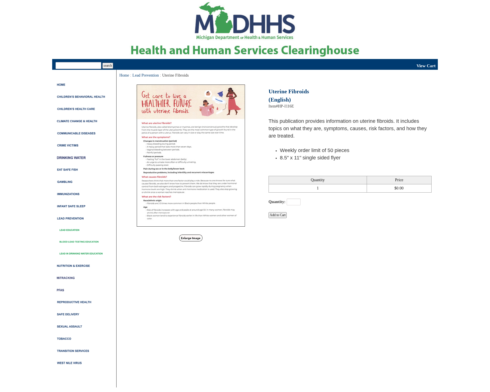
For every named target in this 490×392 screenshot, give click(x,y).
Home (124, 75)
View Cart (426, 66)
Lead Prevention (145, 75)
